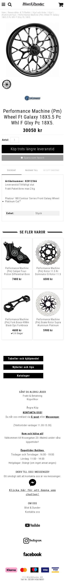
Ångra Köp (32, 407)
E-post (35, 416)
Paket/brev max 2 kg (23, 188)
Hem (4, 12)
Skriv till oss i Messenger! (33, 471)
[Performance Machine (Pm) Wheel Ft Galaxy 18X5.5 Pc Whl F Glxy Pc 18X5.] (32, 76)
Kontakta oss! (32, 412)
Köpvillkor (32, 399)
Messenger (52, 416)
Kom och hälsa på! (33, 433)
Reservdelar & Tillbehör (19, 12)
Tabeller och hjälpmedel (23, 358)
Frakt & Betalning (32, 395)
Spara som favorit (33, 157)
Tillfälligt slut (26, 184)
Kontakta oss (32, 511)
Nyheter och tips (23, 367)
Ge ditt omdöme (51, 170)
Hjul (50, 12)
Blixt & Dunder (32, 507)
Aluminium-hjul (9, 15)
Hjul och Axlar (39, 12)
